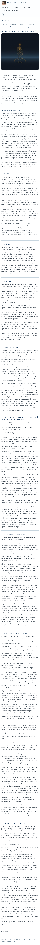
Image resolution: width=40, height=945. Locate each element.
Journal (5, 7)
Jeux (11, 7)
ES (8, 20)
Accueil (4, 24)
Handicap (26, 7)
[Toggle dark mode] (3, 14)
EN (5, 20)
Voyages (14, 10)
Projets (18, 7)
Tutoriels (6, 10)
